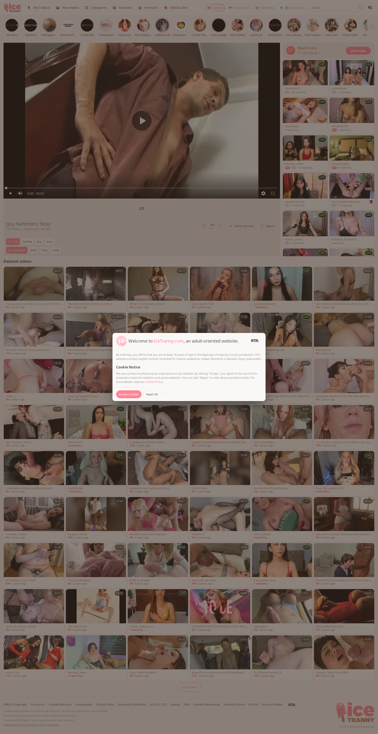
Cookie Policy (154, 382)
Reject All (152, 394)
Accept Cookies (129, 394)
